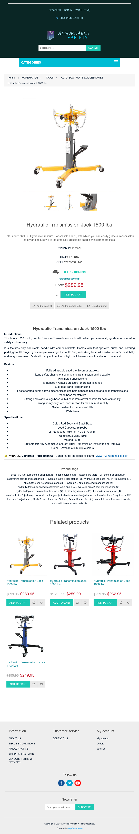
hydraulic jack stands (76, 491)
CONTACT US (60, 738)
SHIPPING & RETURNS (21, 753)
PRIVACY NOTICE (18, 748)
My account (103, 738)
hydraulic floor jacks (94, 478)
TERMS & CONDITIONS (22, 743)
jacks (13, 474)
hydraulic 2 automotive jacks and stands (87, 482)
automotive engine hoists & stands (42, 482)
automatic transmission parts (67, 503)
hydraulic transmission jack (36, 474)
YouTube (77, 783)
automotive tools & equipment (110, 495)
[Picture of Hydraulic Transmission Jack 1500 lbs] (50, 202)
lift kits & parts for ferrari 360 (48, 499)
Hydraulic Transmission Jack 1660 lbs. (112, 582)
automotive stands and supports (24, 478)
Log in (68, 10)
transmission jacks (17, 499)
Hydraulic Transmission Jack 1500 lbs (24, 582)
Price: (59, 284)
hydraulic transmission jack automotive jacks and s (45, 487)
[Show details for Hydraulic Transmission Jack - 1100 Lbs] (26, 636)
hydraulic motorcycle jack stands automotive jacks (62, 495)
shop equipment (65, 474)
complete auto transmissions (110, 499)
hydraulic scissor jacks (105, 491)
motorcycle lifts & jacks (17, 495)
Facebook (61, 783)
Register (55, 10)
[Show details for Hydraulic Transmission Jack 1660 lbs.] (113, 554)
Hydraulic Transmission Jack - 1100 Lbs (25, 663)
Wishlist (101, 748)
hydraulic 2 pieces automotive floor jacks (37, 491)
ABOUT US (15, 738)
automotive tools (88, 474)
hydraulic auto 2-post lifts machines (96, 487)
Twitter (69, 783)
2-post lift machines (79, 499)
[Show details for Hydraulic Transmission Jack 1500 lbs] (26, 554)
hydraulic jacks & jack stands (62, 478)
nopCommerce (75, 828)
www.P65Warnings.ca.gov (111, 456)
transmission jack (113, 474)
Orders (100, 743)
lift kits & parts (118, 478)
